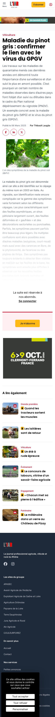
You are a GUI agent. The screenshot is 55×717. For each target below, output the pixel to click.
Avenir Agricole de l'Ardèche (17, 590)
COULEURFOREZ (12, 633)
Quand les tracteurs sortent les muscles (33, 412)
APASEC (8, 584)
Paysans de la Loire (13, 608)
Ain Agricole (9, 626)
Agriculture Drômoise (14, 602)
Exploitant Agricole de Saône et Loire (22, 596)
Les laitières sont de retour (31, 431)
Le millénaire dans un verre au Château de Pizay (33, 519)
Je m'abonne (27, 323)
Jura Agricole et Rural (14, 620)
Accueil (7, 648)
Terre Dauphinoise (13, 614)
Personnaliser (20, 709)
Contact (8, 654)
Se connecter (27, 301)
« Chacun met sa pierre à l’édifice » (34, 497)
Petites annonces (12, 669)
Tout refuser (20, 702)
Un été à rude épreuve (30, 454)
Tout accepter (20, 696)
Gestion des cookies (40, 705)
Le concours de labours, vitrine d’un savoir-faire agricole (35, 475)
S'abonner (38, 4)
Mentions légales (41, 694)
